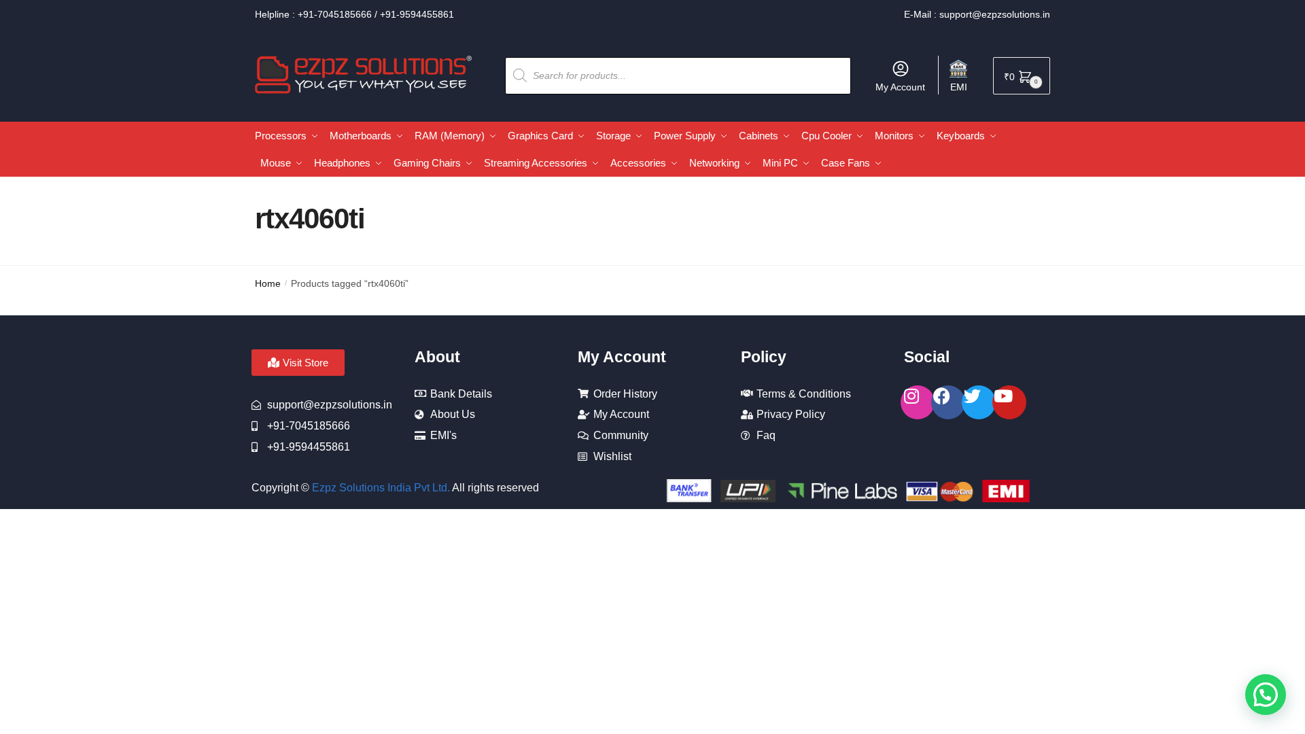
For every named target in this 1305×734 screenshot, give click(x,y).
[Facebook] (948, 402)
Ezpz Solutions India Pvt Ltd (379, 487)
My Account (900, 87)
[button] (1265, 694)
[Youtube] (1009, 402)
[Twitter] (979, 402)
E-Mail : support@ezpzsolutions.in (977, 14)
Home (268, 283)
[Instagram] (918, 402)
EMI (958, 87)
